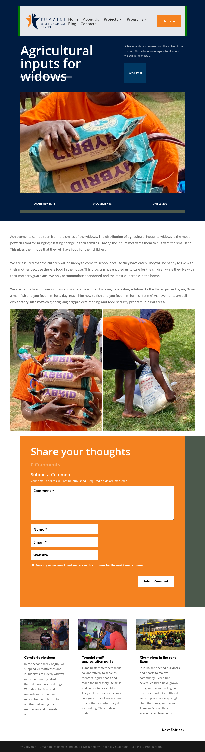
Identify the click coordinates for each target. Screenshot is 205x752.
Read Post (135, 73)
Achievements (44, 203)
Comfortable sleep (39, 657)
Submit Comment (156, 581)
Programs (135, 19)
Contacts (88, 24)
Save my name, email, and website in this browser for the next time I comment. (91, 565)
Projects (111, 19)
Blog (72, 24)
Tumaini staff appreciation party (97, 659)
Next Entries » (173, 729)
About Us (91, 19)
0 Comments (102, 203)
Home (73, 19)
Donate (168, 21)
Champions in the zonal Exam (159, 659)
